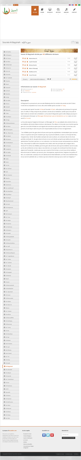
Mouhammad (9, 201)
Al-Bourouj (9, 324)
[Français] (73, 5)
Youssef (8, 87)
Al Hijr (7, 97)
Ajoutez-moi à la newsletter (68, 437)
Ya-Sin (7, 165)
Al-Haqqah (9, 272)
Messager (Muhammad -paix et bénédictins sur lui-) (53, 116)
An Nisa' (8, 61)
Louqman (8, 149)
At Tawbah (9, 78)
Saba (7, 159)
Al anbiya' (8, 116)
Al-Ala (7, 330)
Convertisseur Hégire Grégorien (28, 446)
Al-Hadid (8, 233)
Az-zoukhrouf (10, 188)
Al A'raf (8, 71)
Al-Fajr (7, 337)
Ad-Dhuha (8, 350)
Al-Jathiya (8, 194)
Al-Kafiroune (9, 402)
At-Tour (8, 217)
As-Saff (8, 246)
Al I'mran (8, 58)
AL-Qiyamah (9, 292)
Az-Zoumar (9, 175)
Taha (7, 113)
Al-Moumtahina (10, 243)
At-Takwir (8, 311)
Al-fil (7, 389)
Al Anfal (8, 74)
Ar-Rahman (9, 227)
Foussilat (8, 181)
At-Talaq (8, 259)
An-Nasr (8, 405)
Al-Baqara (8, 55)
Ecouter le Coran (27, 434)
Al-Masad (8, 408)
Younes (8, 81)
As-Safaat (8, 168)
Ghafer (8, 178)
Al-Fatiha (8, 52)
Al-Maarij (8, 275)
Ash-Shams (9, 343)
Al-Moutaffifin (10, 317)
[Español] (76, 5)
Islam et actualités (27, 444)
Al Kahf (8, 107)
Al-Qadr (8, 363)
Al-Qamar (8, 223)
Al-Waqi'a (8, 230)
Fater (7, 162)
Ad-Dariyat (9, 214)
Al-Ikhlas (8, 411)
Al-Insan (8, 295)
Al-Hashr (8, 240)
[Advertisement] (40, 27)
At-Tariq (8, 327)
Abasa (7, 308)
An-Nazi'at (9, 304)
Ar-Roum (8, 146)
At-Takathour (10, 379)
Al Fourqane (9, 129)
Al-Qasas (8, 139)
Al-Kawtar (8, 399)
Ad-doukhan (9, 191)
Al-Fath (8, 204)
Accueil (4, 5)
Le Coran (27, 118)
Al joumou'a (9, 249)
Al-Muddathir (9, 288)
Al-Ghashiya (9, 334)
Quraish (8, 392)
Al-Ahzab (8, 155)
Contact (9, 5)
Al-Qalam (8, 269)
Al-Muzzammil (10, 285)
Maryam (8, 110)
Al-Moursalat (9, 298)
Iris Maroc (76, 454)
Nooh (7, 279)
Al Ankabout (9, 142)
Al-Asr (7, 382)
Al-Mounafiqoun (10, 253)
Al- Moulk (8, 266)
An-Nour (8, 126)
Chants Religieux (27, 436)
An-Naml (8, 136)
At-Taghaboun (10, 256)
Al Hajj (7, 120)
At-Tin (7, 356)
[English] (69, 5)
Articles (25, 442)
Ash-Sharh (9, 353)
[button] (23, 58)
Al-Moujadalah (10, 236)
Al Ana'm (8, 68)
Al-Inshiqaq (9, 321)
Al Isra (7, 103)
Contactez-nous (68, 454)
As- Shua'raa (9, 133)
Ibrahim (8, 94)
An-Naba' (8, 301)
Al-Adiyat (8, 373)
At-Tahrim (9, 262)
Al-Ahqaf (8, 197)
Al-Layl (8, 347)
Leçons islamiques (27, 438)
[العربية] (79, 5)
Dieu (55, 122)
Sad (7, 172)
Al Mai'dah (9, 65)
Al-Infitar (8, 314)
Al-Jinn (7, 282)
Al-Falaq (8, 415)
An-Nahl (8, 100)
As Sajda (8, 152)
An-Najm (8, 220)
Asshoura (8, 185)
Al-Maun (8, 395)
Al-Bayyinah (9, 366)
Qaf (7, 210)
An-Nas (8, 418)
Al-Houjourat (9, 207)
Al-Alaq (8, 360)
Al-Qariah (8, 376)
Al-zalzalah (9, 369)
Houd (7, 84)
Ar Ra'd (8, 90)
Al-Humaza (9, 386)
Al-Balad (8, 340)
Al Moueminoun (10, 123)
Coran (16, 5)
